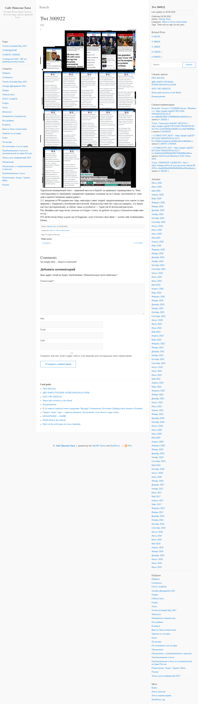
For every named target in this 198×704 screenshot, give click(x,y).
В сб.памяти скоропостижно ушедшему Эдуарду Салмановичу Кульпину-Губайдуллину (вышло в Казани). (93, 408)
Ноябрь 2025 (157, 214)
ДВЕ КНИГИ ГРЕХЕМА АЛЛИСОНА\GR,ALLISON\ (66, 393)
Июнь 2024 (157, 281)
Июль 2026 (157, 183)
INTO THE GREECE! (52, 397)
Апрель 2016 (158, 548)
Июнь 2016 (157, 540)
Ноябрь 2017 (157, 489)
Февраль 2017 (158, 508)
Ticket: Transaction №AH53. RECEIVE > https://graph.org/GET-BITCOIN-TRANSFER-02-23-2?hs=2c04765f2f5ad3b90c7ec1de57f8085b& (173, 126)
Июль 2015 (157, 563)
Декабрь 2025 (158, 210)
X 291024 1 (164, 171)
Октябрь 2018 (158, 469)
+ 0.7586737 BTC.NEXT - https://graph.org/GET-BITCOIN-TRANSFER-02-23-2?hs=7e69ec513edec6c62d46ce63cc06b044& (173, 138)
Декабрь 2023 (158, 305)
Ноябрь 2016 (157, 520)
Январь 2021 (157, 414)
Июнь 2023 (157, 328)
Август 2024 (157, 273)
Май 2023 (156, 332)
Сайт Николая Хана (18, 8)
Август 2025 (157, 226)
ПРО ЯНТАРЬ (49, 389)
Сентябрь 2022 (158, 363)
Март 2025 (156, 246)
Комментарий (47, 281)
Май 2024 (156, 285)
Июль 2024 (157, 277)
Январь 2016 (157, 551)
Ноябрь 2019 (157, 457)
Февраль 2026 (158, 203)
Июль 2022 (157, 371)
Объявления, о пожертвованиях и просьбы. (17, 167)
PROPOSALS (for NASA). (54, 420)
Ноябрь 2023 (157, 308)
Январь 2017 (157, 512)
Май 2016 (156, 544)
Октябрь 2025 (158, 218)
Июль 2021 (157, 406)
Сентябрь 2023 (158, 316)
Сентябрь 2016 (158, 528)
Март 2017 (156, 504)
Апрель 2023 (158, 336)
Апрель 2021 (158, 410)
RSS (130, 446)
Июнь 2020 (157, 434)
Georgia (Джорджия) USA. (14, 86)
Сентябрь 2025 (158, 222)
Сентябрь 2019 (158, 461)
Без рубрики (8, 121)
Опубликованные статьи (13, 173)
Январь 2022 (157, 395)
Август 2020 (157, 426)
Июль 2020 (157, 430)
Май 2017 (156, 496)
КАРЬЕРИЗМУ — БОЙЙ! (54, 416)
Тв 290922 (46, 243)
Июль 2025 (157, 230)
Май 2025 (156, 238)
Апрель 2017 (158, 500)
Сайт (42, 341)
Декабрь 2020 (158, 418)
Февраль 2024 (158, 297)
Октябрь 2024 (158, 265)
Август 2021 (157, 402)
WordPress (115, 446)
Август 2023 (157, 320)
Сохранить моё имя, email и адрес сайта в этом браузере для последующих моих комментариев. (86, 356)
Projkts (5, 103)
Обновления (8, 162)
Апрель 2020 (158, 442)
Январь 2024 (157, 300)
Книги (5, 138)
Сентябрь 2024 (158, 269)
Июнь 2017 (157, 493)
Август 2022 (157, 367)
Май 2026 (156, 191)
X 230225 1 (164, 119)
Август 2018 (157, 473)
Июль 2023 (157, 324)
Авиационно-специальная (14, 116)
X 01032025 (165, 132)
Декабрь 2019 (158, 453)
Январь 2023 (157, 348)
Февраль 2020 (158, 446)
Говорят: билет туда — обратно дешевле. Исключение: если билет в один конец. (81, 412)
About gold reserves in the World (57, 401)
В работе (6, 125)
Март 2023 (156, 340)
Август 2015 (157, 559)
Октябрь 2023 (158, 312)
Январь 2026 (157, 206)
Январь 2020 (157, 449)
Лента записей (158, 692)
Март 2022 (156, 387)
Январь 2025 (157, 253)
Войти (154, 688)
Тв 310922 (139, 243)
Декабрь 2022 (158, 352)
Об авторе (7, 142)
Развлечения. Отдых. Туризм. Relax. (16, 179)
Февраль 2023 (158, 344)
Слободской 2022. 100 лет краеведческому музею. (14, 60)
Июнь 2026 (157, 187)
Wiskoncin (7, 112)
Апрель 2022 (158, 383)
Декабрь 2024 (158, 257)
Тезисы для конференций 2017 (16, 158)
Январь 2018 (157, 481)
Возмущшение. (50, 404)
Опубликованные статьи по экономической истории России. (17, 152)
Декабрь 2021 (158, 399)
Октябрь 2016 (158, 524)
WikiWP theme (98, 446)
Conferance (7, 77)
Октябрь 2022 (158, 359)
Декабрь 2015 (158, 555)
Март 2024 (156, 293)
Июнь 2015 (157, 567)
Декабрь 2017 (158, 485)
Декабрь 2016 (158, 516)
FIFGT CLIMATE (9, 99)
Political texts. (8, 95)
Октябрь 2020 (158, 422)
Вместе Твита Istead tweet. (14, 129)
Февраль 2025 (158, 250)
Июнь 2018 (157, 477)
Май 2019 (156, 465)
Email (42, 330)
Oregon (5, 90)
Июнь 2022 (157, 375)
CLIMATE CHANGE (11, 55)
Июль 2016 (157, 536)
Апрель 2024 (158, 289)
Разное (5, 185)
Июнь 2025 (157, 234)
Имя (42, 319)
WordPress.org (158, 700)
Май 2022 (156, 379)
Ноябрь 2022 (157, 355)
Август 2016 (157, 532)
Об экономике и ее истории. (15, 146)
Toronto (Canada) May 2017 (14, 46)
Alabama (6, 73)
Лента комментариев (161, 696)
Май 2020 (156, 438)
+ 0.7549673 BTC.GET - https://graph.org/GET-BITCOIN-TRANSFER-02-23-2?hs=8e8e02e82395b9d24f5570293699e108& (173, 151)
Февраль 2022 (158, 391)
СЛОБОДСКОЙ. (9, 50)
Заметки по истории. (12, 133)
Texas (5, 108)
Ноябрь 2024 (157, 261)
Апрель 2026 (158, 195)
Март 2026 (156, 199)
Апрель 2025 (158, 242)
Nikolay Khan (51, 226)
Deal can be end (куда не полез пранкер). (62, 424)
